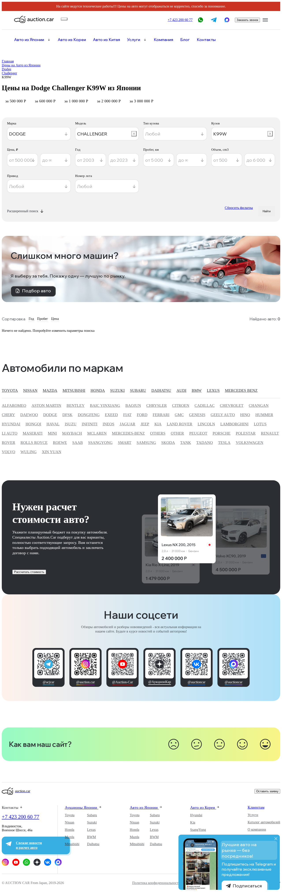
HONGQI (33, 424)
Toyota (69, 815)
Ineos (108, 424)
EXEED (111, 415)
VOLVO (8, 452)
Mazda (69, 837)
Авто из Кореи (72, 40)
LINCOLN (206, 424)
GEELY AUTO (223, 415)
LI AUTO (9, 433)
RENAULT (270, 433)
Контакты (206, 40)
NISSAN (30, 390)
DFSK (67, 415)
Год (77, 149)
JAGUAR (127, 424)
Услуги (133, 40)
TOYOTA (10, 390)
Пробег (42, 319)
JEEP (145, 424)
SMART (124, 443)
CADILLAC (205, 406)
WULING (28, 452)
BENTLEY (76, 406)
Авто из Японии (29, 40)
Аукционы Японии (81, 807)
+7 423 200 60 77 (20, 817)
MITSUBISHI (74, 390)
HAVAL (52, 424)
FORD (142, 415)
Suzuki (92, 822)
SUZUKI (117, 390)
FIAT (127, 415)
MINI (52, 433)
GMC (179, 415)
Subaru (92, 815)
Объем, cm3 (220, 149)
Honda (69, 830)
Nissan (69, 822)
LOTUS (260, 424)
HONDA (98, 390)
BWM (91, 837)
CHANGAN (259, 406)
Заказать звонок (247, 20)
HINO (245, 415)
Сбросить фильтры (239, 208)
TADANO (204, 443)
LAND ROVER (179, 424)
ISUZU (70, 424)
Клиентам (256, 807)
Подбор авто (36, 290)
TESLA (224, 443)
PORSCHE (221, 433)
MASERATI (33, 433)
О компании (257, 829)
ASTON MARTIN (46, 406)
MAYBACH (72, 433)
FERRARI (161, 415)
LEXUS (213, 390)
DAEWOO (29, 415)
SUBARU (138, 390)
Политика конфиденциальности (156, 883)
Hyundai (196, 815)
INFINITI (89, 424)
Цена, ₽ (12, 149)
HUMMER (264, 415)
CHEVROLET (231, 406)
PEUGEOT (198, 433)
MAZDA (50, 390)
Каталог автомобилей (264, 822)
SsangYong (198, 830)
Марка (11, 123)
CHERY (8, 415)
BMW (197, 390)
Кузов (215, 123)
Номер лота (83, 176)
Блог (185, 40)
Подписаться (247, 885)
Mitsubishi (72, 844)
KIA (157, 424)
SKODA (168, 443)
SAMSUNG (146, 443)
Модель (80, 123)
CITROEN (180, 406)
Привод (12, 176)
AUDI (181, 390)
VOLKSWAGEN (249, 443)
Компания (163, 40)
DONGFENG (89, 415)
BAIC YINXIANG (105, 406)
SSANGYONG (100, 443)
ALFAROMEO (14, 406)
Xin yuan (51, 452)
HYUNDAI (11, 424)
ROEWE (60, 443)
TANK (185, 443)
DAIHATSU (161, 390)
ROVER (8, 443)
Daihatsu (93, 844)
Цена (55, 319)
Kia (192, 822)
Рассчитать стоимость (29, 572)
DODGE (50, 415)
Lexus (91, 830)
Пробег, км (151, 149)
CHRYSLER (156, 406)
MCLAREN (97, 433)
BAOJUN (133, 406)
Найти (267, 211)
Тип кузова (151, 123)
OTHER (177, 433)
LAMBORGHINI (234, 424)
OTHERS (157, 433)
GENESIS (197, 415)
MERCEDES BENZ (241, 390)
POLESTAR (246, 433)
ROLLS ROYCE (34, 443)
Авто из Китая (106, 40)
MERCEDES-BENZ (128, 433)
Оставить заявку (267, 791)
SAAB (77, 443)
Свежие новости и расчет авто (29, 845)
